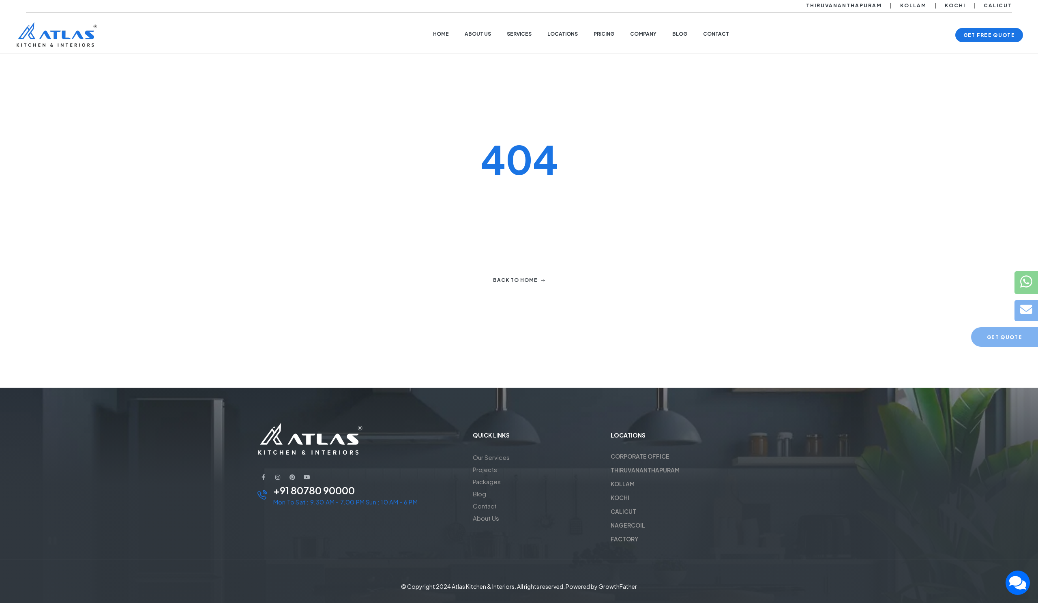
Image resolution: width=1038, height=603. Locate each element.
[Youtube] (307, 477)
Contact (485, 506)
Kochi (955, 5)
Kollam (913, 5)
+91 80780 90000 (314, 490)
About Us (486, 518)
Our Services (491, 457)
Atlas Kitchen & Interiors (483, 586)
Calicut (998, 5)
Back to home (515, 280)
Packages (487, 481)
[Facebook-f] (263, 477)
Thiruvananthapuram (844, 5)
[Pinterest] (292, 477)
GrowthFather (617, 586)
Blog (479, 494)
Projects (485, 469)
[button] (989, 35)
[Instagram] (277, 477)
